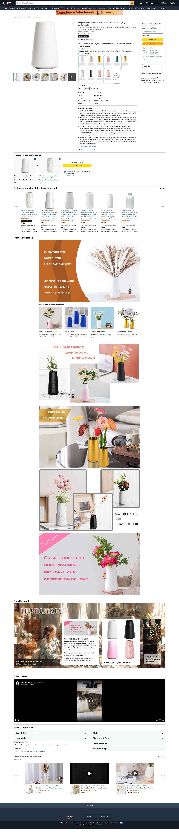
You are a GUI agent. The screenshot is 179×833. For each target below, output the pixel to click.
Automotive (162, 8)
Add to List (146, 66)
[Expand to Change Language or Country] (95, 816)
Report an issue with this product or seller (94, 150)
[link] (50, 165)
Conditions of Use (64, 823)
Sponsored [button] (16, 759)
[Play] (15, 720)
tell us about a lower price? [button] (36, 751)
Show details (70, 175)
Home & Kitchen (18, 17)
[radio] (18, 77)
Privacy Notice (74, 823)
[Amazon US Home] (70, 817)
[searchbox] (75, 3)
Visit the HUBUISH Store (86, 31)
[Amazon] (7, 3)
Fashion (116, 8)
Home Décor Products (30, 17)
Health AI (12, 8)
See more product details (88, 146)
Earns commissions (38, 682)
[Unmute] (163, 720)
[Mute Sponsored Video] (60, 782)
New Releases (55, 8)
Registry (123, 8)
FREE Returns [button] (83, 49)
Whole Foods (75, 8)
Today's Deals (86, 8)
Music (130, 8)
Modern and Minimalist (28, 684)
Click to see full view (44, 71)
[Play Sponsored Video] (89, 773)
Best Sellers (44, 8)
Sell (110, 8)
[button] (5, 8)
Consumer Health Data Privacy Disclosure (91, 823)
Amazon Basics (33, 8)
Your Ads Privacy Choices (112, 823)
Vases (40, 17)
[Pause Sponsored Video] (60, 778)
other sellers (102, 51)
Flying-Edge (153, 50)
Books (95, 8)
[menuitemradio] (160, 720)
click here (65, 745)
